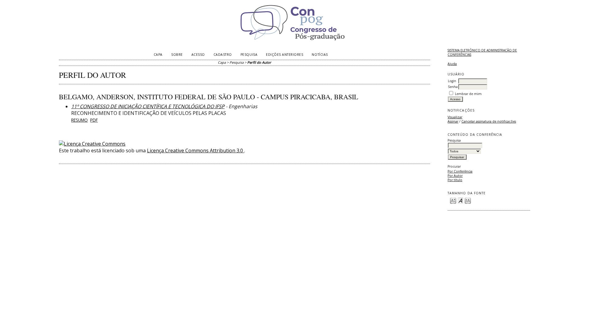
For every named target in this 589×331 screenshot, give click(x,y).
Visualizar (455, 117)
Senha (453, 87)
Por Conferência (460, 171)
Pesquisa (249, 54)
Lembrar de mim (468, 94)
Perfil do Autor (259, 62)
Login (452, 81)
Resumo (79, 120)
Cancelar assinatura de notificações (488, 121)
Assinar (453, 121)
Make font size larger (468, 200)
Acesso (198, 54)
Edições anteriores (284, 54)
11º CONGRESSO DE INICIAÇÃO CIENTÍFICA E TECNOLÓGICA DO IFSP (148, 106)
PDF (94, 120)
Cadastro (223, 54)
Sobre (177, 54)
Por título (455, 180)
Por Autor (455, 175)
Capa (158, 54)
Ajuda (452, 64)
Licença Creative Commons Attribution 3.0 (195, 150)
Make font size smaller (453, 200)
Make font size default (460, 200)
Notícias (320, 54)
